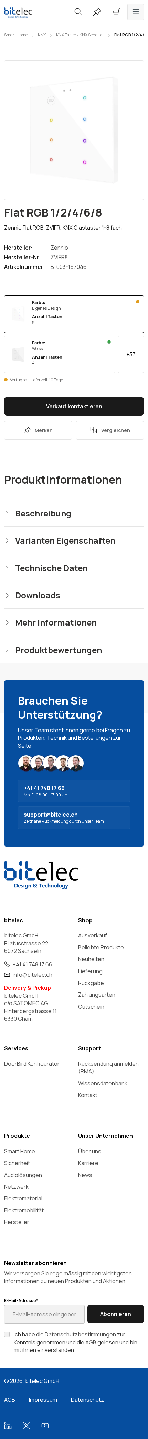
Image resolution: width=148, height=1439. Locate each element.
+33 (131, 354)
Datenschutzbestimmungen (80, 1334)
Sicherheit (17, 1163)
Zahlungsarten (96, 994)
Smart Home (19, 1151)
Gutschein (91, 1006)
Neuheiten (91, 959)
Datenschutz (87, 1400)
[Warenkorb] (116, 12)
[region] (74, 130)
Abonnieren (115, 1314)
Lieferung (90, 971)
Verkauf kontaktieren (74, 406)
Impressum (43, 1400)
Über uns (89, 1151)
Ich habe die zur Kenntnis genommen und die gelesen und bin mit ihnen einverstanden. (75, 1342)
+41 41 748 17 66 (32, 964)
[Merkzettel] (97, 12)
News (85, 1175)
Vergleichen (115, 430)
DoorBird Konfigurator (32, 1064)
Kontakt (87, 1095)
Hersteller (16, 1222)
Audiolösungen (23, 1175)
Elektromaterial (23, 1198)
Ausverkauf (92, 935)
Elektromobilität (24, 1210)
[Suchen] (78, 12)
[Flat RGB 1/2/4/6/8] (74, 130)
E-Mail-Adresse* (21, 1300)
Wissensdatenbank (102, 1083)
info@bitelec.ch (32, 974)
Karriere (88, 1163)
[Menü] (135, 12)
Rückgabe (91, 983)
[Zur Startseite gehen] (24, 12)
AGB (90, 1342)
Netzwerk (16, 1186)
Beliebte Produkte (101, 947)
